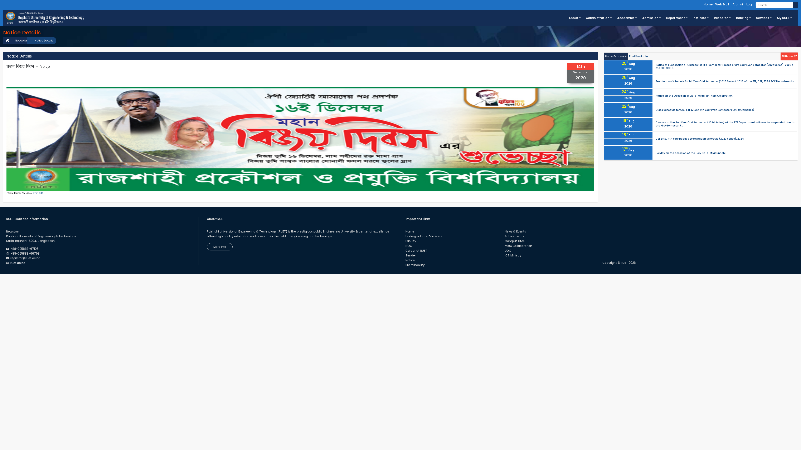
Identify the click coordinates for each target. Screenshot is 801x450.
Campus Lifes (515, 241)
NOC (409, 246)
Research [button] (721, 18)
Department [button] (675, 18)
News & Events (515, 231)
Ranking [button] (742, 18)
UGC (508, 251)
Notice (410, 260)
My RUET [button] (783, 18)
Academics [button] (626, 18)
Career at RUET (416, 251)
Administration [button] (597, 18)
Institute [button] (699, 18)
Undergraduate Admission (424, 236)
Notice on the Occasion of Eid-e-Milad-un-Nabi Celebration (694, 95)
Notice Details (44, 40)
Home (708, 4)
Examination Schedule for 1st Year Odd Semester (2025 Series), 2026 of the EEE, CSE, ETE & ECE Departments (725, 81)
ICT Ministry (513, 255)
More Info (219, 247)
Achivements (514, 236)
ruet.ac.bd (17, 263)
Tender (411, 255)
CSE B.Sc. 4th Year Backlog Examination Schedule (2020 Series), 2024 (700, 138)
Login (750, 4)
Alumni (738, 4)
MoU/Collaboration (518, 246)
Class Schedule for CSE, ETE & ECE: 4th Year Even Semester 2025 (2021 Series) (705, 109)
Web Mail (722, 4)
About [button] (573, 18)
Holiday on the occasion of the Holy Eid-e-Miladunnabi (690, 153)
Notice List (21, 40)
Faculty (411, 241)
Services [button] (762, 18)
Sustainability (415, 265)
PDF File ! (39, 193)
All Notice (788, 56)
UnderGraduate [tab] (616, 56)
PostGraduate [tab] (638, 56)
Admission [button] (650, 18)
